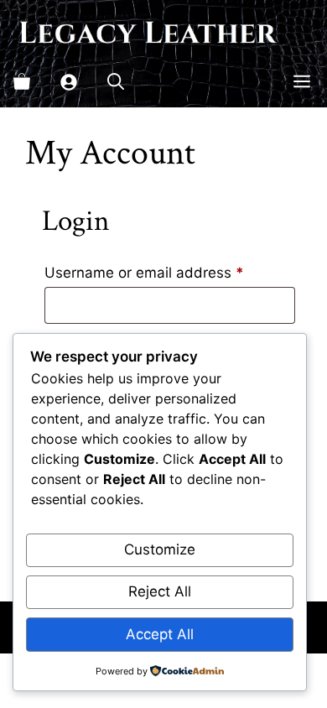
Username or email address (170, 272)
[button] (116, 82)
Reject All (159, 591)
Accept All (160, 634)
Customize (159, 549)
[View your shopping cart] (22, 82)
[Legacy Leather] (146, 32)
